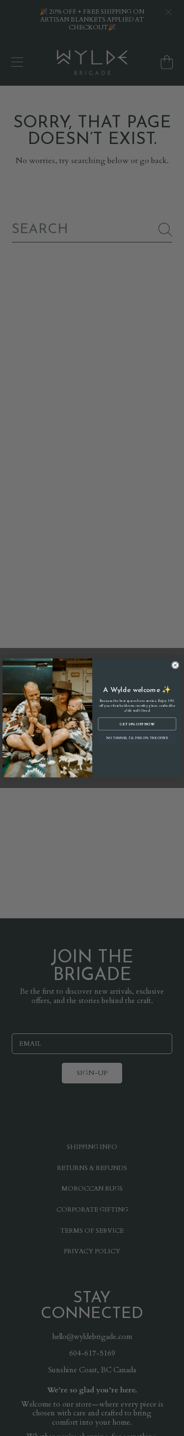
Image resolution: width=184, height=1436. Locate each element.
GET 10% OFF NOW (137, 723)
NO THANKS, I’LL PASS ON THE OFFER (136, 738)
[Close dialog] (175, 665)
